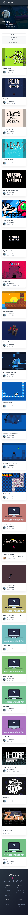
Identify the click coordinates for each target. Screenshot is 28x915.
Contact (7, 907)
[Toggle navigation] (23, 2)
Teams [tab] (15, 37)
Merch (7, 904)
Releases (7, 890)
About (7, 902)
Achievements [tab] (15, 42)
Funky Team (8, 830)
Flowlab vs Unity (20, 893)
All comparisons (20, 888)
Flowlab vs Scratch (20, 890)
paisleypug (11, 71)
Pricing (7, 893)
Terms (20, 907)
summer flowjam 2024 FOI (16, 557)
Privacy (20, 902)
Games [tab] (15, 35)
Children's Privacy (20, 904)
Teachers (7, 895)
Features (7, 888)
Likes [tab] (14, 40)
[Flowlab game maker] (8, 2)
